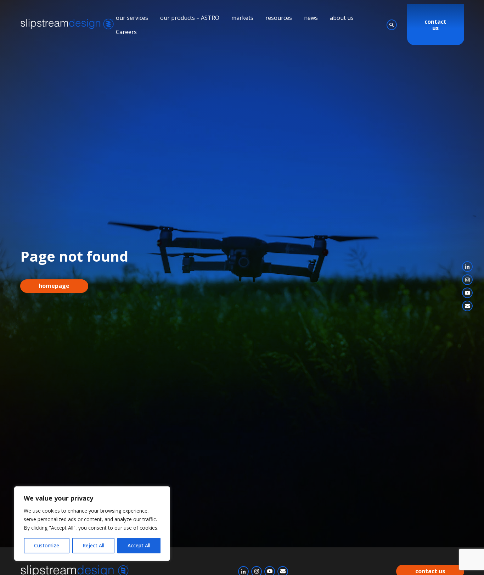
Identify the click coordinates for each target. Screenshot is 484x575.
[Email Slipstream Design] (467, 306)
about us (342, 18)
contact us (435, 25)
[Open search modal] (392, 24)
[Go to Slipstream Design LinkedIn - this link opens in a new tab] (467, 266)
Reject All (93, 545)
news (311, 18)
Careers (126, 32)
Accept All (139, 545)
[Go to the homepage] (68, 24)
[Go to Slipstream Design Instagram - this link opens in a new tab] (467, 279)
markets (242, 18)
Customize (46, 545)
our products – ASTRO (189, 18)
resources (278, 18)
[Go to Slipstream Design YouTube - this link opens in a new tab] (467, 293)
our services (132, 18)
